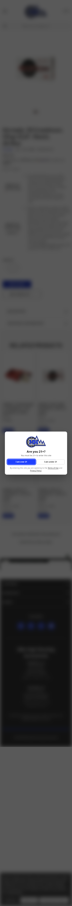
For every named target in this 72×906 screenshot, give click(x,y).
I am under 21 (50, 461)
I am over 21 (21, 461)
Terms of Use (53, 468)
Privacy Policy (35, 471)
